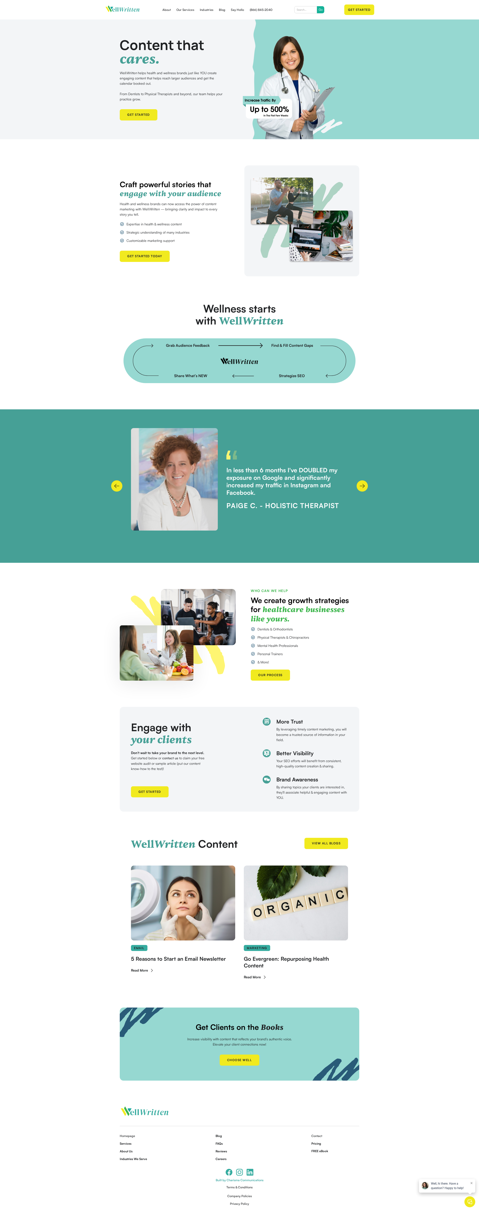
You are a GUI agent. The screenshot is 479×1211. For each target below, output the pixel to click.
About (166, 10)
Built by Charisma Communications (239, 1180)
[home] (123, 10)
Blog (222, 10)
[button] (116, 486)
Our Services (185, 10)
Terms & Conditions (239, 1187)
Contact (316, 1136)
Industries (206, 10)
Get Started (359, 10)
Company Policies (239, 1196)
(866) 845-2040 (261, 10)
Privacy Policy (239, 1204)
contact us (170, 758)
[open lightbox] (174, 479)
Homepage (127, 1136)
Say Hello (237, 10)
